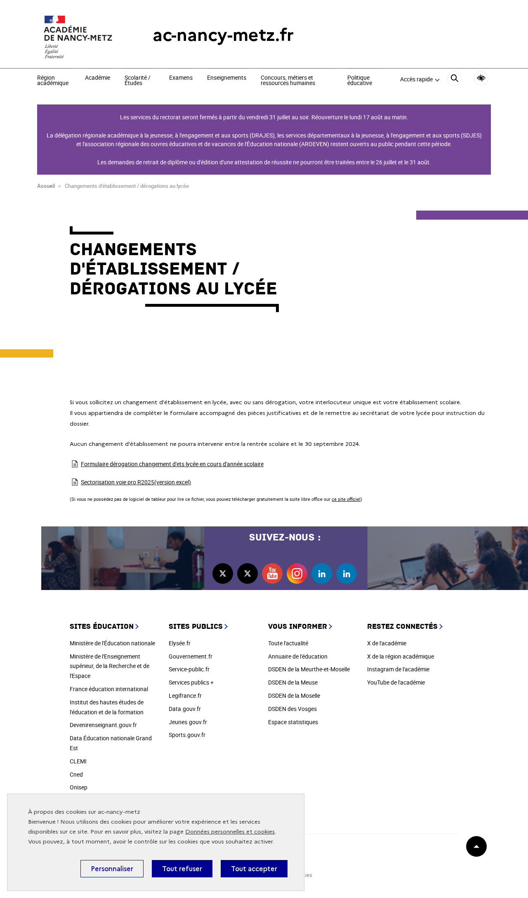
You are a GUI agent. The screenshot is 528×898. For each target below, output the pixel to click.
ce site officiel (346, 499)
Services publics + (191, 682)
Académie (97, 78)
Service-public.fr (189, 669)
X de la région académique (400, 656)
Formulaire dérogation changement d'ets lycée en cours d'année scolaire (172, 464)
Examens (181, 78)
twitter (222, 573)
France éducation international (109, 689)
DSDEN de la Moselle (294, 695)
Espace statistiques (293, 722)
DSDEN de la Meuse (293, 682)
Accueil (46, 186)
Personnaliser (112, 869)
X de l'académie (386, 643)
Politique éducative (359, 80)
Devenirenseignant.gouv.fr (103, 725)
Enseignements (226, 78)
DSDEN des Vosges (292, 709)
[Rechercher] (454, 79)
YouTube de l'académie (396, 682)
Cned (76, 774)
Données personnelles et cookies (230, 831)
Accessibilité (481, 78)
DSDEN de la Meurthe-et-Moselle (309, 669)
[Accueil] (78, 35)
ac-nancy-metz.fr (223, 35)
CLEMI (78, 761)
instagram (297, 573)
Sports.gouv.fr (187, 735)
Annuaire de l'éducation (298, 656)
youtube (272, 573)
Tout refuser (182, 869)
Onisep (78, 787)
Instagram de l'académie (398, 669)
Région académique (52, 80)
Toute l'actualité (288, 643)
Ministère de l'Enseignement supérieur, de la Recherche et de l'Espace (109, 666)
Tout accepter (254, 869)
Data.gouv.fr (185, 709)
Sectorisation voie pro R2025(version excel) (136, 482)
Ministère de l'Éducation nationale (112, 643)
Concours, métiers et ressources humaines (288, 80)
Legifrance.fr (185, 695)
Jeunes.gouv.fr (188, 722)
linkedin (321, 573)
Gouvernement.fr (190, 656)
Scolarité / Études (138, 80)
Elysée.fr (180, 643)
